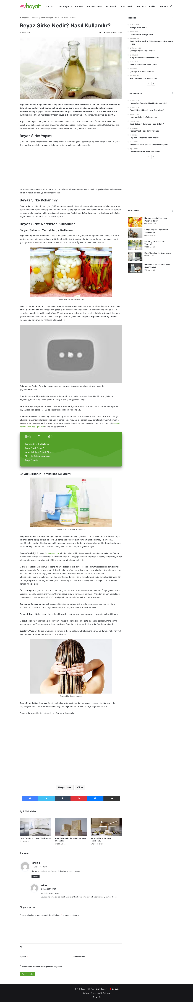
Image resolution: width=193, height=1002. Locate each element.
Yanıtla (35, 876)
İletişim (86, 993)
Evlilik (152, 6)
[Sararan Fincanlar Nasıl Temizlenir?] (106, 827)
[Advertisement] (71, 168)
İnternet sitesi (79, 957)
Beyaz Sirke (65, 787)
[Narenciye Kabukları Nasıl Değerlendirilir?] (135, 222)
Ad (21, 947)
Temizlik (43, 18)
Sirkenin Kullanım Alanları (37, 456)
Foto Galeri (126, 6)
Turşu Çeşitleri (32, 460)
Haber (163, 6)
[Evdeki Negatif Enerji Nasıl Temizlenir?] (135, 233)
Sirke (80, 787)
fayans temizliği (52, 553)
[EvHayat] (30, 6)
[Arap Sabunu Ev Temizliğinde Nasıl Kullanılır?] (71, 827)
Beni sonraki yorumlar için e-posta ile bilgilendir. (42, 966)
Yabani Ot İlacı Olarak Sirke (38, 452)
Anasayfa (25, 18)
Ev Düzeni (111, 6)
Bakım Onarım (94, 6)
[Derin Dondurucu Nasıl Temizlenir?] (35, 827)
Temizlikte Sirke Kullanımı (37, 444)
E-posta (24, 957)
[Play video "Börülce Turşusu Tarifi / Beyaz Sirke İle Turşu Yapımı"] (71, 354)
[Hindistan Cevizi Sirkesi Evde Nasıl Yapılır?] (135, 268)
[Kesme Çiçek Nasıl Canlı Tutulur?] (135, 245)
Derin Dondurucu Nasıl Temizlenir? (35, 838)
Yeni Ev (140, 6)
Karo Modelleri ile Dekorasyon (157, 253)
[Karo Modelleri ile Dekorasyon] (135, 256)
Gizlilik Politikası (103, 993)
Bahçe (78, 6)
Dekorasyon (64, 6)
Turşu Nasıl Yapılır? (34, 448)
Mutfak (49, 6)
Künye (93, 993)
